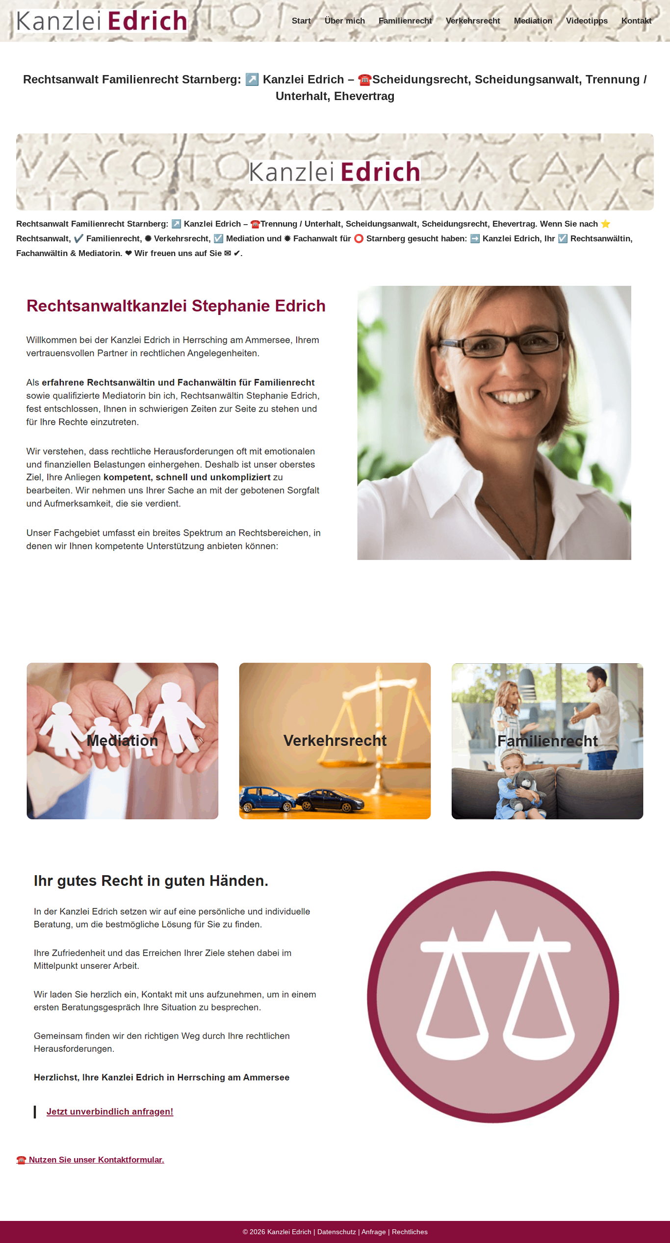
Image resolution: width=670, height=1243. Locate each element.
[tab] (113, 623)
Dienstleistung (258, 623)
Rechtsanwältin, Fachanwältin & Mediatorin (113, 623)
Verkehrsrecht (473, 21)
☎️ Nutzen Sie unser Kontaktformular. (90, 1160)
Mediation (533, 21)
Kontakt (636, 21)
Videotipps (587, 21)
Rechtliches (410, 1232)
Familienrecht (405, 21)
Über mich (345, 21)
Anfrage (373, 1232)
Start (301, 21)
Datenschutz (336, 1232)
